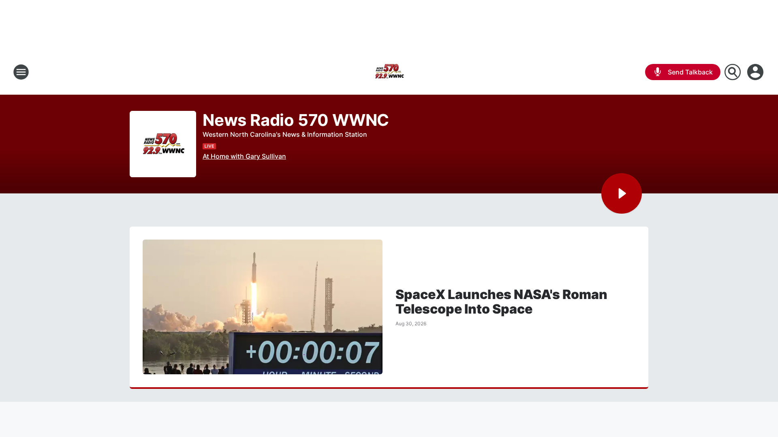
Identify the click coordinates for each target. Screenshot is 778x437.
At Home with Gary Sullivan (244, 156)
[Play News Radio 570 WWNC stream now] (163, 144)
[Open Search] (733, 72)
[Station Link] (389, 72)
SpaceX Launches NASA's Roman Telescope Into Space (501, 301)
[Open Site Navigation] (21, 72)
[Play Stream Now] (621, 193)
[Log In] (756, 72)
